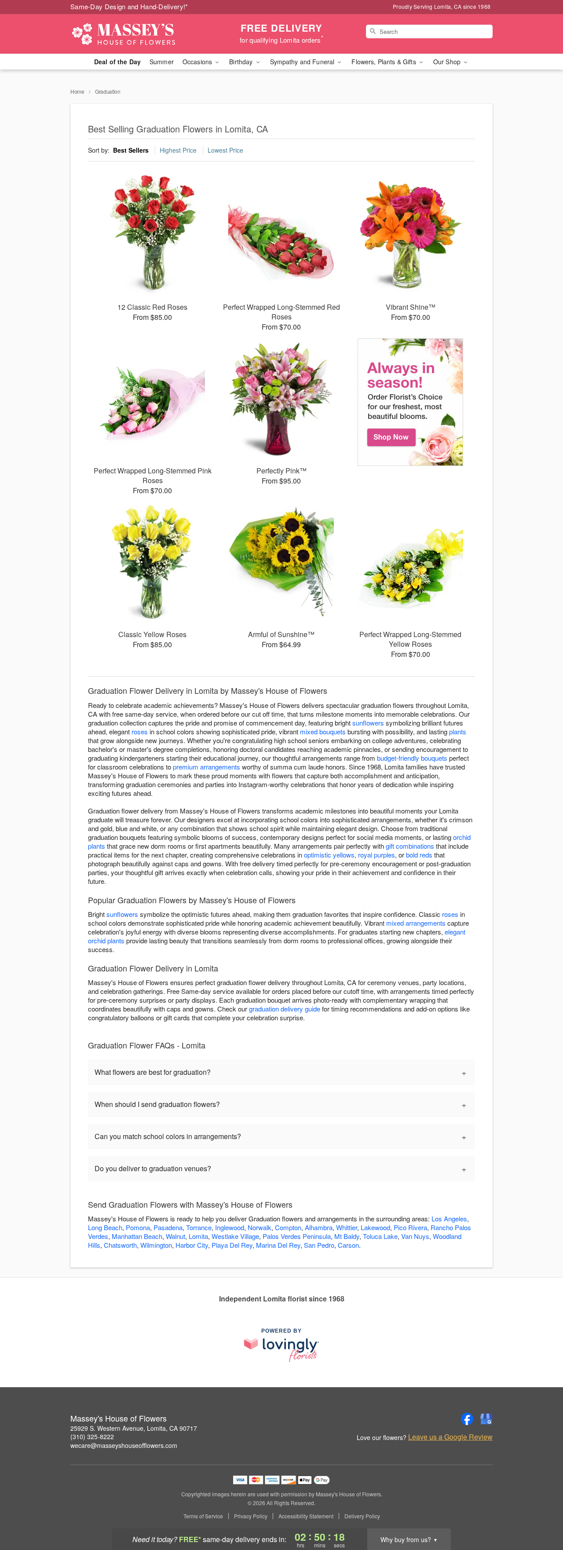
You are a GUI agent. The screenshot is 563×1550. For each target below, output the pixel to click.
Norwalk (259, 1227)
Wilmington (156, 1245)
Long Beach (105, 1227)
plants (457, 731)
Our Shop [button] (447, 61)
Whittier (346, 1227)
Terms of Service (203, 1516)
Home (77, 91)
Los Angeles (449, 1218)
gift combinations (410, 845)
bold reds (419, 854)
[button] (540, 1513)
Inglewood (229, 1227)
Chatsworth (120, 1245)
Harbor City (191, 1245)
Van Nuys (415, 1236)
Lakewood (375, 1227)
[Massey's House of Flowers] (133, 34)
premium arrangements (206, 766)
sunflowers (368, 722)
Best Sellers (131, 150)
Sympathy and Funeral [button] (303, 61)
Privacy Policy (250, 1516)
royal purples (376, 854)
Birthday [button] (241, 61)
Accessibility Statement (305, 1516)
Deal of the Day (117, 61)
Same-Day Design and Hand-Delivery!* (129, 6)
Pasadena (168, 1227)
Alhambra (319, 1227)
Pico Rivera (410, 1227)
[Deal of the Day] (410, 402)
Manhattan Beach (137, 1236)
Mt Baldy (346, 1236)
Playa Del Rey (232, 1245)
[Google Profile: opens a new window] (486, 1419)
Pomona (138, 1227)
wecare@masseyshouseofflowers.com (123, 1445)
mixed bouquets (323, 731)
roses (140, 731)
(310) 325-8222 (92, 1436)
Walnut (175, 1236)
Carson (348, 1245)
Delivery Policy (362, 1516)
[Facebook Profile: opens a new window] (467, 1419)
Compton (288, 1227)
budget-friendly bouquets (412, 757)
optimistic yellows (329, 854)
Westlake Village (235, 1236)
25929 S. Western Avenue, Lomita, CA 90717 (133, 1428)
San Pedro (319, 1245)
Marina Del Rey (278, 1245)
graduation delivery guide (284, 1008)
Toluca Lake (380, 1236)
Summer (162, 61)
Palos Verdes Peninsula (297, 1236)
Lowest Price (225, 150)
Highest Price (178, 150)
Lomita (198, 1236)
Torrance (199, 1227)
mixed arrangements (416, 922)
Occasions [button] (198, 61)
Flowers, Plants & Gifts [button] (384, 61)
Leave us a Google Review (450, 1437)
